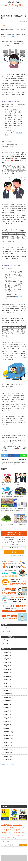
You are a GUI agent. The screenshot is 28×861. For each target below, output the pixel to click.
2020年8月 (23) (7, 745)
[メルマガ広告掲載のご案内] (14, 585)
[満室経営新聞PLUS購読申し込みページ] (14, 567)
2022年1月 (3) (7, 690)
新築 (23, 832)
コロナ (3, 824)
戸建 (19, 832)
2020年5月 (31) (7, 756)
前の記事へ (6, 459)
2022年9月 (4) (7, 679)
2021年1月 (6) (7, 728)
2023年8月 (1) (7, 652)
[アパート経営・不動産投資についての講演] (14, 611)
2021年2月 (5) (7, 725)
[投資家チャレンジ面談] (14, 594)
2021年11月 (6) (7, 697)
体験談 (3, 829)
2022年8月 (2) (7, 683)
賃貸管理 (8, 837)
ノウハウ (9, 824)
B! (17, 455)
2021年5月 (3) (7, 714)
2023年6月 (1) (7, 659)
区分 (10, 832)
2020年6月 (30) (7, 752)
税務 (23, 835)
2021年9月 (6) (7, 704)
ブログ (5, 628)
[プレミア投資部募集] (14, 576)
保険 (15, 829)
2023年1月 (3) (7, 673)
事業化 (17, 827)
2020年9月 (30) (7, 742)
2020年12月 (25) (8, 732)
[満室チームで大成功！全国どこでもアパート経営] (14, 819)
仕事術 (22, 827)
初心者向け (4, 832)
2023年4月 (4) (7, 666)
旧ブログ (5, 643)
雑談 (14, 837)
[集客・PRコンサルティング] (14, 620)
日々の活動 (4, 835)
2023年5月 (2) (7, 662)
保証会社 (9, 829)
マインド (4, 827)
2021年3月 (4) (7, 721)
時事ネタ (11, 835)
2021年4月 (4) (7, 718)
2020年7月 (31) (7, 749)
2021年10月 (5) (7, 700)
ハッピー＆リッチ (6, 25)
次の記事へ (22, 459)
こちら (12, 36)
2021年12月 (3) (7, 693)
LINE (23, 455)
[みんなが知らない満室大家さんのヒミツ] (5, 819)
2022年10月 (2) (7, 676)
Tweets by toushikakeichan (8, 764)
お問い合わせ (7, 640)
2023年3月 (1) (7, 669)
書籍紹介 (17, 835)
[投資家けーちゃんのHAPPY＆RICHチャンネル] (14, 603)
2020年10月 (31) (8, 738)
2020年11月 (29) (8, 735)
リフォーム (10, 827)
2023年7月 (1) (7, 655)
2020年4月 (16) (7, 759)
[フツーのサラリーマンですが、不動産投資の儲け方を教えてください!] (23, 819)
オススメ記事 (7, 631)
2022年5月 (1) (7, 686)
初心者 (19, 829)
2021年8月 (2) (7, 707)
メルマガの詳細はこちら (19, 555)
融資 (3, 837)
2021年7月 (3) (7, 711)
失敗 (15, 832)
